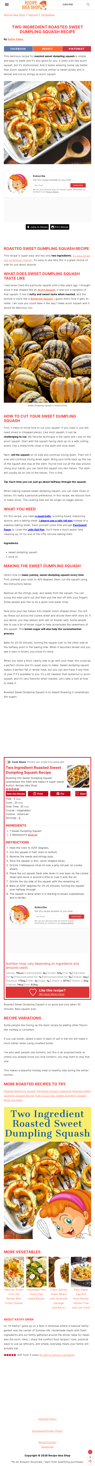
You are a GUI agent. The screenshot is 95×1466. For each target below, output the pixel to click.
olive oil (32, 834)
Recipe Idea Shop (14, 14)
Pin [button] (62, 793)
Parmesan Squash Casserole (54, 1091)
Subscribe (47, 1446)
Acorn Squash (46, 289)
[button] (7, 789)
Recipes (33, 14)
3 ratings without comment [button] (56, 1354)
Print (40, 793)
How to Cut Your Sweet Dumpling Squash (61, 1095)
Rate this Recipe (16, 793)
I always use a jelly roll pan (56, 520)
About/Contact (48, 1442)
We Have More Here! (51, 994)
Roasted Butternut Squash (20, 1091)
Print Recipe (61, 227)
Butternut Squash (42, 298)
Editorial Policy (47, 1418)
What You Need (13, 1100)
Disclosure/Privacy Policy (47, 1430)
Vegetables (48, 14)
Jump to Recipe (39, 227)
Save (83, 793)
